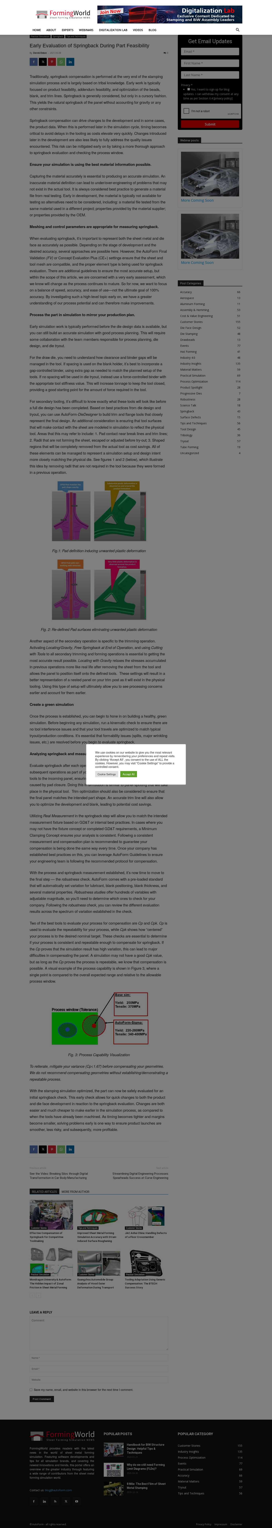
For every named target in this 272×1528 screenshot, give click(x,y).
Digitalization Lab (113, 30)
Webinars (86, 30)
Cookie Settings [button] (107, 774)
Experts (67, 30)
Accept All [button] (129, 774)
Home (36, 30)
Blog (152, 30)
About (51, 30)
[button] (237, 30)
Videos (138, 30)
